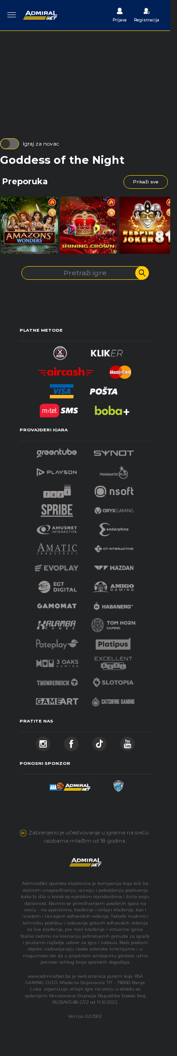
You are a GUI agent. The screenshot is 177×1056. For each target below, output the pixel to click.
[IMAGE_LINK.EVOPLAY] (56, 565)
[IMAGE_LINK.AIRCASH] (66, 370)
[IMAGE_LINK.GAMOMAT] (57, 603)
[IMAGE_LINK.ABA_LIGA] (70, 784)
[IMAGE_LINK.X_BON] (60, 351)
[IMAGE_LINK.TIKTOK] (99, 741)
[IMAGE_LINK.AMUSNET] (57, 527)
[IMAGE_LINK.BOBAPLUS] (111, 408)
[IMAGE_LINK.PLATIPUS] (113, 642)
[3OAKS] (57, 661)
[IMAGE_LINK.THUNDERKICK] (57, 680)
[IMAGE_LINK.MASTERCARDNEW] (120, 370)
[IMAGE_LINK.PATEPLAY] (57, 642)
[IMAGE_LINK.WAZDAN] (113, 565)
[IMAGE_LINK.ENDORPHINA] (114, 527)
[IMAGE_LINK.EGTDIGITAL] (57, 584)
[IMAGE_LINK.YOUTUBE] (127, 741)
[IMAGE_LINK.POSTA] (104, 389)
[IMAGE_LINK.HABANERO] (113, 603)
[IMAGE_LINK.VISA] (61, 389)
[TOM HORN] (113, 623)
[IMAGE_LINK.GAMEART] (57, 699)
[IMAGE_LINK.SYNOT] (114, 451)
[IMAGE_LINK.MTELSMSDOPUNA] (59, 408)
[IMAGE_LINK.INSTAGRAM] (43, 741)
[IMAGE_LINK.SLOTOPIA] (113, 680)
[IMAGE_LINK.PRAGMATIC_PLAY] (114, 470)
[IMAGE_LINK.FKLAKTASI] (118, 784)
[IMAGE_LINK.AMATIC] (57, 546)
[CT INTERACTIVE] (114, 546)
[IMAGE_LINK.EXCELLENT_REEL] (113, 661)
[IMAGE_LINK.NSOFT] (114, 489)
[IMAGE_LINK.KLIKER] (107, 351)
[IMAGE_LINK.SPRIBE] (57, 508)
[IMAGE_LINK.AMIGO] (113, 584)
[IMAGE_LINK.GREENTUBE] (56, 451)
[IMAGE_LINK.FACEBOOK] (71, 741)
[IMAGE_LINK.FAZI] (57, 489)
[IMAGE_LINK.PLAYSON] (56, 470)
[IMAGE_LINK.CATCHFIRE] (113, 699)
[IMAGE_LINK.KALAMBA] (56, 623)
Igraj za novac (41, 143)
